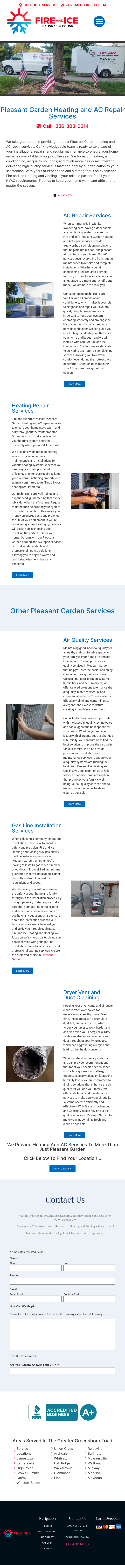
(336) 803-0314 (78, 1544)
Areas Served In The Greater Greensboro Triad (62, 1440)
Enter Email (16, 1294)
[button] (99, 21)
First (12, 1263)
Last (65, 1263)
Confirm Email (71, 1294)
